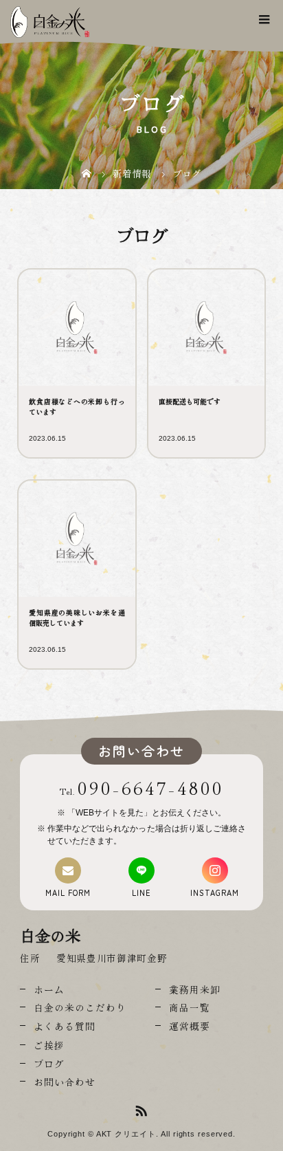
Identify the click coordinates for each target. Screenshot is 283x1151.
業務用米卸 (194, 989)
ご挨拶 (49, 1045)
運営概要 (189, 1026)
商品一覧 (189, 1007)
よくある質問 (64, 1026)
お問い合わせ (64, 1081)
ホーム (49, 989)
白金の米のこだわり (80, 1007)
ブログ (49, 1064)
